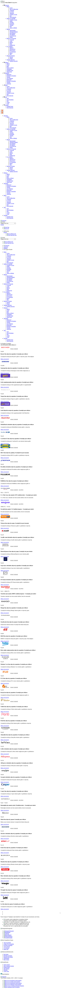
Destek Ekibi (7, 967)
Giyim (11, 7)
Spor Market (12, 33)
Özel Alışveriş (13, 17)
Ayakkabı (12, 10)
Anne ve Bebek (13, 27)
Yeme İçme (9, 71)
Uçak (8, 103)
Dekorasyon (12, 49)
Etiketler (6, 248)
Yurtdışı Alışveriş (11, 59)
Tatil (6, 97)
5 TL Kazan (6, 948)
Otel (8, 101)
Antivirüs (9, 83)
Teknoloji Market (14, 31)
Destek (2, 224)
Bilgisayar (9, 74)
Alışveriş (7, 5)
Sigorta (11, 57)
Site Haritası (6, 968)
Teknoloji (7, 73)
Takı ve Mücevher (14, 9)
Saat (11, 15)
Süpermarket (12, 30)
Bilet (8, 66)
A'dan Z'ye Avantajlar (9, 944)
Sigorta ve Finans (11, 55)
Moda (8, 6)
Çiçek (11, 41)
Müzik (8, 63)
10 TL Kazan (7, 946)
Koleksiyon (12, 45)
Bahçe (11, 53)
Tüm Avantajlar (7, 942)
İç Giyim (12, 11)
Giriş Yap (14, 235)
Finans (11, 58)
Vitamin (11, 25)
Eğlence (6, 62)
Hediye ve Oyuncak (11, 38)
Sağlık (11, 21)
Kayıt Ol (14, 233)
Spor (11, 26)
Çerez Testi (6, 971)
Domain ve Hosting (11, 81)
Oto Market (12, 34)
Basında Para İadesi (8, 957)
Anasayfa (6, 246)
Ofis (11, 54)
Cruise (8, 102)
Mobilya (11, 47)
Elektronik (9, 79)
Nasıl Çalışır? (7, 964)
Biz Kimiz (6, 954)
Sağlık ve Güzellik (11, 18)
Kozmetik (12, 23)
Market (8, 29)
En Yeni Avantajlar (8, 945)
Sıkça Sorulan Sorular (9, 966)
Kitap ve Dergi (10, 67)
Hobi (11, 43)
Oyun (8, 65)
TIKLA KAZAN (5, 359)
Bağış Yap (6, 949)
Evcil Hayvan (13, 35)
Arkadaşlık (9, 69)
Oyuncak (12, 39)
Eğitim (11, 37)
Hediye (11, 42)
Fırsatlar (6, 105)
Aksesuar (12, 13)
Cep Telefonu (10, 78)
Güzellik (12, 22)
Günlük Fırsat (10, 70)
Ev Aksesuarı (13, 51)
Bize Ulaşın (6, 959)
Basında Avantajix (8, 955)
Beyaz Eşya (12, 50)
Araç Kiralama (10, 99)
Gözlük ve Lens (13, 14)
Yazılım (8, 77)
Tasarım (8, 82)
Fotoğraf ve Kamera (11, 75)
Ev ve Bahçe (10, 46)
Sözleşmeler (6, 958)
